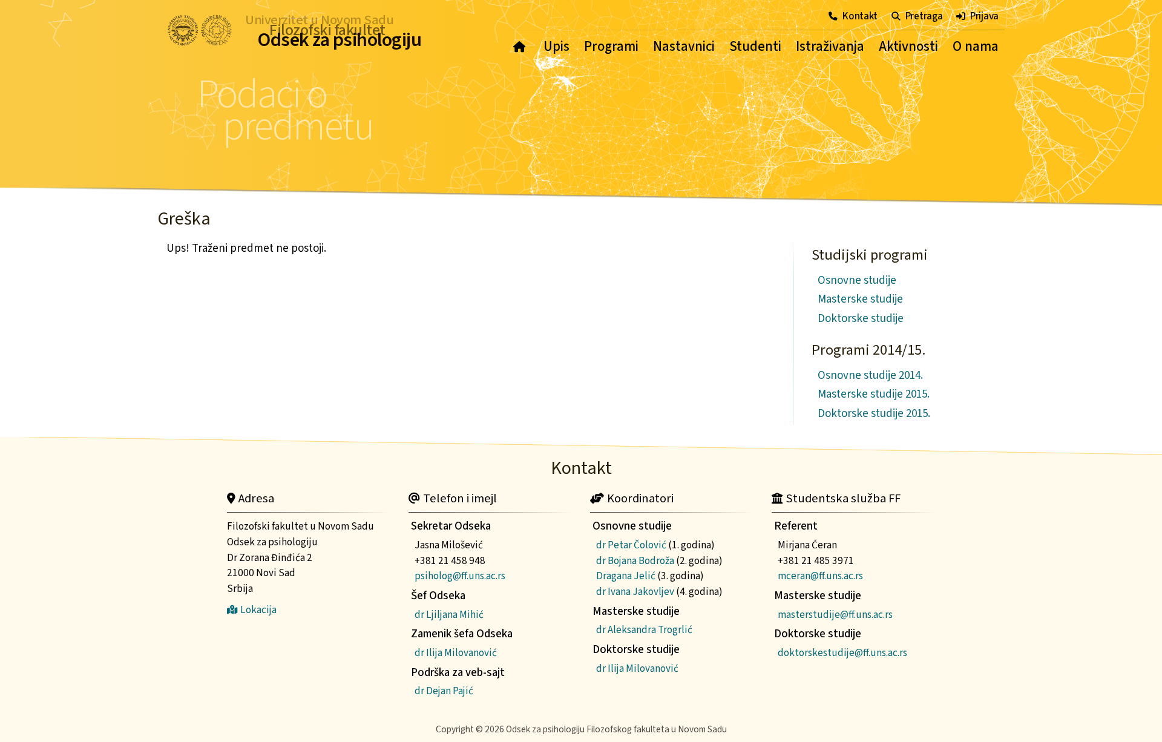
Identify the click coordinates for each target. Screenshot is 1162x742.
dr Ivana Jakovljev (635, 591)
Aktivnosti (908, 46)
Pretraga (923, 16)
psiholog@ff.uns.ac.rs (460, 575)
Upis (556, 46)
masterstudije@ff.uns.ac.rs (835, 614)
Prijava (984, 16)
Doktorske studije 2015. (874, 413)
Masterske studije (860, 299)
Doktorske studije (861, 318)
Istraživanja (830, 46)
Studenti (755, 46)
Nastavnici (684, 46)
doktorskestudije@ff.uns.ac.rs (842, 652)
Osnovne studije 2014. (870, 375)
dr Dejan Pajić (444, 690)
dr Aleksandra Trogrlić (644, 629)
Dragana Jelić (625, 575)
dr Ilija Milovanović (456, 652)
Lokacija (258, 609)
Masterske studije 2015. (874, 394)
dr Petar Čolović (631, 545)
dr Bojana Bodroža (635, 560)
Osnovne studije (857, 280)
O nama (976, 46)
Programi (611, 46)
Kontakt (860, 16)
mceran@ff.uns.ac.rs (820, 575)
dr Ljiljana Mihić (449, 614)
